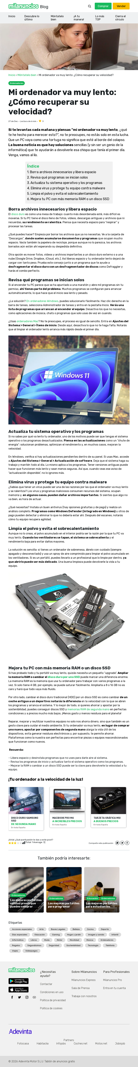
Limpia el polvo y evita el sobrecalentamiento (64, 194)
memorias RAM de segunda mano (88, 709)
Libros (34, 940)
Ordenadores (107, 940)
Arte (41, 929)
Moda (46, 940)
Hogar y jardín (74, 934)
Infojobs (61, 1043)
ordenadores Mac (27, 321)
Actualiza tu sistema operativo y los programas (66, 183)
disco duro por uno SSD (64, 677)
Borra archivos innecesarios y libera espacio (63, 172)
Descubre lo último (31, 18)
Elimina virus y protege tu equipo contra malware (68, 188)
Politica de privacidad (53, 1000)
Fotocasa (23, 1043)
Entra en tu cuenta (114, 988)
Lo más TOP (99, 18)
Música (90, 940)
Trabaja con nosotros (84, 996)
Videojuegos (31, 951)
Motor (59, 940)
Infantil (115, 934)
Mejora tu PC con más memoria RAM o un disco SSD (69, 199)
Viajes (15, 951)
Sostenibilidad (73, 945)
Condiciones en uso (51, 992)
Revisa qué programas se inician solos (59, 177)
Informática (17, 940)
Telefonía (110, 945)
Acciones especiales (22, 929)
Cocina (90, 929)
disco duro (18, 214)
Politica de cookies (51, 1008)
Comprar (103, 6)
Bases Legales (58, 929)
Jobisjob (120, 1043)
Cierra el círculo (120, 18)
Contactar (46, 984)
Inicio (11, 16)
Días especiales (19, 934)
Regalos (16, 945)
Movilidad (74, 940)
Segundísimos (34, 945)
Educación (40, 934)
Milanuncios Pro (112, 980)
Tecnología (93, 945)
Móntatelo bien (57, 18)
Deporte (105, 929)
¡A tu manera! (79, 18)
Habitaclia (42, 1043)
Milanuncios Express (84, 980)
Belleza (76, 929)
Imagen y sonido (96, 934)
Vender (121, 6)
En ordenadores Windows (42, 301)
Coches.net (80, 1043)
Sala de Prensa (81, 988)
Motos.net (101, 1043)
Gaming (56, 934)
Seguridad (54, 945)
